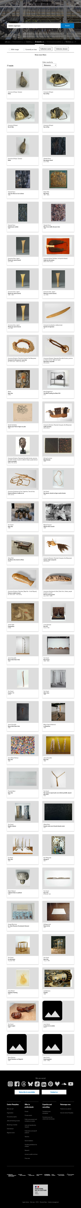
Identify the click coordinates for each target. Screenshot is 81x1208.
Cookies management (53, 1202)
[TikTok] (37, 1084)
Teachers (27, 1136)
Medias (69, 42)
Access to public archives (31, 1154)
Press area (27, 1158)
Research (27, 1150)
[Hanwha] (70, 1176)
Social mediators (29, 1140)
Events (29, 42)
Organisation (10, 1113)
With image (15, 49)
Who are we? (10, 1109)
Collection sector (45, 49)
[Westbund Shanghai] (62, 1176)
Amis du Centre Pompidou (66, 1113)
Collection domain (62, 49)
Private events (28, 1115)
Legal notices (25, 1202)
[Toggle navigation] (77, 3)
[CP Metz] (32, 1176)
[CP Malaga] (41, 1176)
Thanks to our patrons (65, 1109)
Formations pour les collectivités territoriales (48, 1118)
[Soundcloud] (64, 1084)
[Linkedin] (43, 1084)
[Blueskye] (30, 1084)
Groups (26, 1111)
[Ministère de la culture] (40, 1190)
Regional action (11, 1132)
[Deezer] (57, 1084)
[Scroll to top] (76, 1203)
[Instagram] (10, 1084)
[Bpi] (12, 1176)
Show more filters (40, 55)
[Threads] (23, 1084)
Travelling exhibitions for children (31, 1145)
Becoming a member (12, 1125)
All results (5, 42)
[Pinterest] (50, 1084)
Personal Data (43, 1202)
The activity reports (12, 1117)
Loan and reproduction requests (30, 1126)
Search (67, 26)
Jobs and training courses (13, 1120)
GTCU (37, 1202)
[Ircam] (23, 1176)
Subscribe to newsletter (27, 1092)
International (10, 1128)
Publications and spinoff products (31, 1131)
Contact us (54, 1092)
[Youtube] (70, 1084)
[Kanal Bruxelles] (51, 1176)
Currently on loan (31, 49)
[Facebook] (17, 1084)
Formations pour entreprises (46, 1112)
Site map (32, 1202)
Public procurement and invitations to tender (31, 1120)
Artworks (39, 42)
